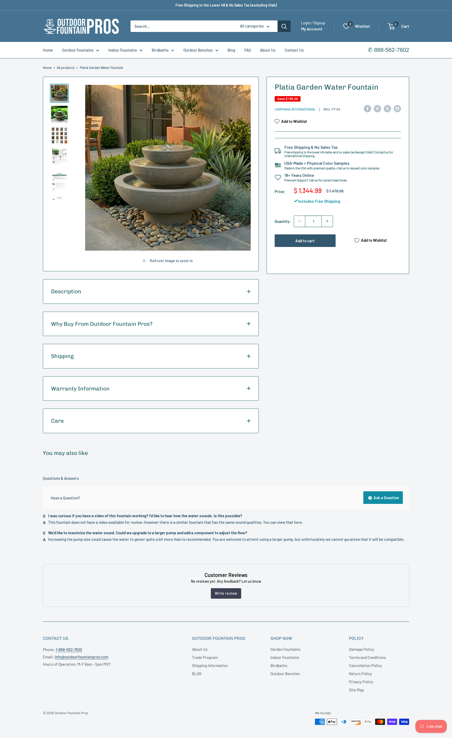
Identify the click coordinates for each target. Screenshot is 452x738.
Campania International (295, 109)
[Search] (284, 26)
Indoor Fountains (122, 50)
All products (66, 67)
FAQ (247, 50)
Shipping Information (210, 665)
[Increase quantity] (327, 221)
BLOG (196, 673)
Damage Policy (361, 649)
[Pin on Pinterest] (377, 108)
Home (48, 50)
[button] (391, 26)
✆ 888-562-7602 (388, 50)
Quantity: (283, 221)
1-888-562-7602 (69, 649)
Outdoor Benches (198, 50)
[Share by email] (397, 108)
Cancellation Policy (365, 665)
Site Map (356, 689)
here (298, 522)
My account (311, 28)
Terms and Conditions (367, 657)
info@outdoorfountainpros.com (81, 656)
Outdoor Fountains (77, 50)
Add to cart (305, 240)
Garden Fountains (285, 649)
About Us (267, 50)
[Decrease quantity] (299, 221)
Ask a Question (386, 497)
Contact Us (294, 50)
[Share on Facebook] (367, 108)
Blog (231, 50)
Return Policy (360, 673)
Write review (226, 593)
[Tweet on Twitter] (387, 108)
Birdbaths (160, 50)
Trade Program (205, 657)
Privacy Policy (361, 681)
